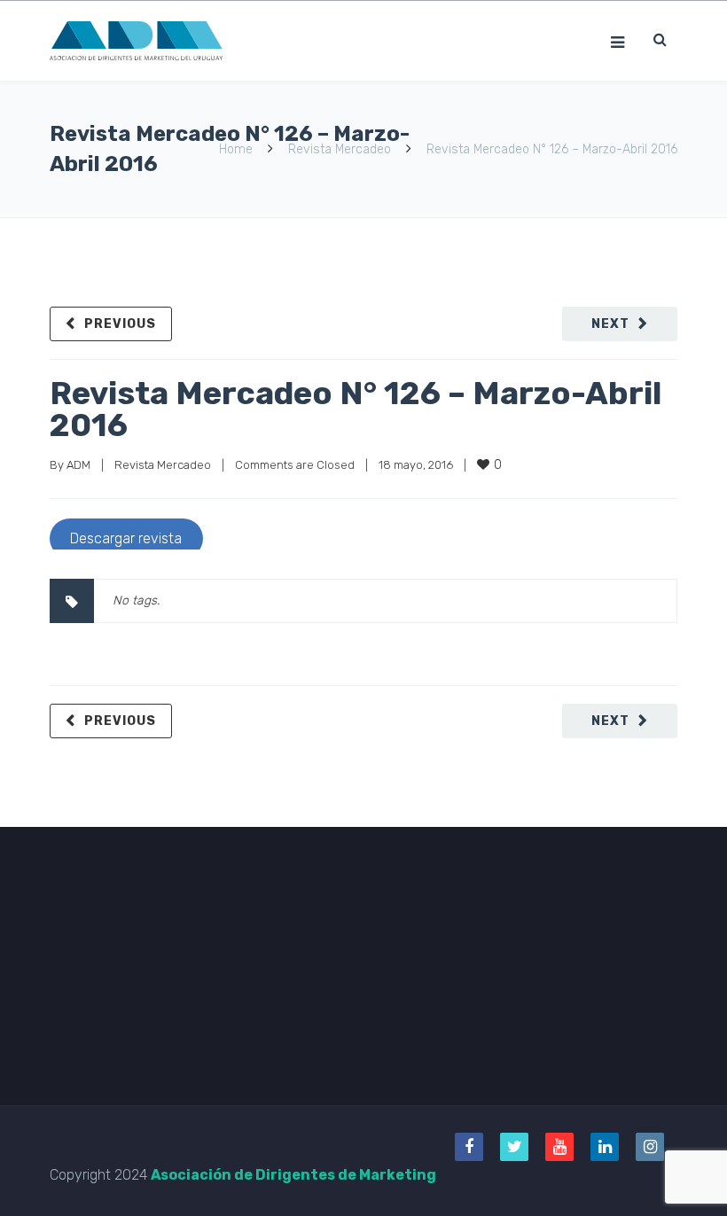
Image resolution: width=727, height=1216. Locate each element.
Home (236, 149)
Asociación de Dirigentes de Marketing (293, 1174)
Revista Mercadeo (339, 149)
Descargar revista (126, 538)
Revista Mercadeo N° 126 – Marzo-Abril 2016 (355, 409)
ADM (78, 465)
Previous (120, 323)
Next (610, 323)
